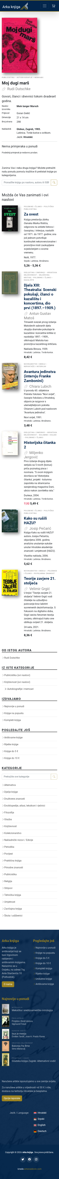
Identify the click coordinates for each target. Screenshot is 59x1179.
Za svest (31, 214)
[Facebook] (29, 1159)
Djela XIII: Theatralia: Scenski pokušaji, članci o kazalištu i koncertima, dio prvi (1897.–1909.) (40, 296)
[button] (54, 5)
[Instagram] (36, 1159)
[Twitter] (23, 1159)
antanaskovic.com (32, 1169)
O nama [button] (8, 984)
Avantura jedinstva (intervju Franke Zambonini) (40, 376)
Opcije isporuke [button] (12, 1098)
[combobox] (26, 182)
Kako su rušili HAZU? (35, 520)
